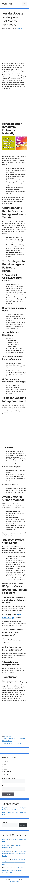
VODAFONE (7, 772)
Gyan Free (7, 4)
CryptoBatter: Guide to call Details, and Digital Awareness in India (14, 854)
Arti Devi (5, 839)
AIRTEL (6, 761)
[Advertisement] (14, 46)
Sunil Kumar (6, 845)
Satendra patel (7, 851)
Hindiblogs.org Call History (12, 743)
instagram (7, 736)
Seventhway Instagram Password (12, 583)
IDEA (5, 766)
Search (4, 822)
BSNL (5, 769)
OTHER (6, 774)
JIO (5, 764)
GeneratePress (14, 881)
